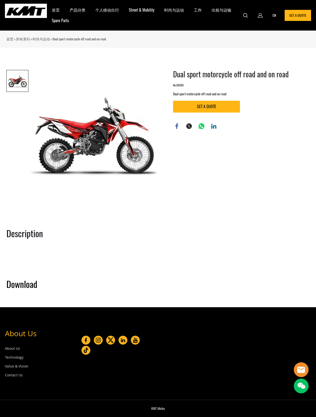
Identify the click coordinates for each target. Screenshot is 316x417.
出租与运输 (221, 10)
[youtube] (135, 340)
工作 (198, 10)
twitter (189, 126)
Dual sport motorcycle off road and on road (79, 39)
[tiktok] (85, 350)
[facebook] (85, 340)
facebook (176, 126)
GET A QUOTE (297, 15)
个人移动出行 (107, 10)
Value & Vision (16, 366)
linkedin (213, 126)
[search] (245, 16)
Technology (14, 357)
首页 (56, 10)
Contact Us (14, 375)
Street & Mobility (141, 10)
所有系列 (23, 39)
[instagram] (98, 340)
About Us (21, 333)
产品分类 (77, 10)
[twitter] (110, 340)
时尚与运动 (174, 10)
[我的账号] (260, 15)
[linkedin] (122, 340)
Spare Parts (60, 20)
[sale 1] (301, 369)
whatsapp (201, 126)
